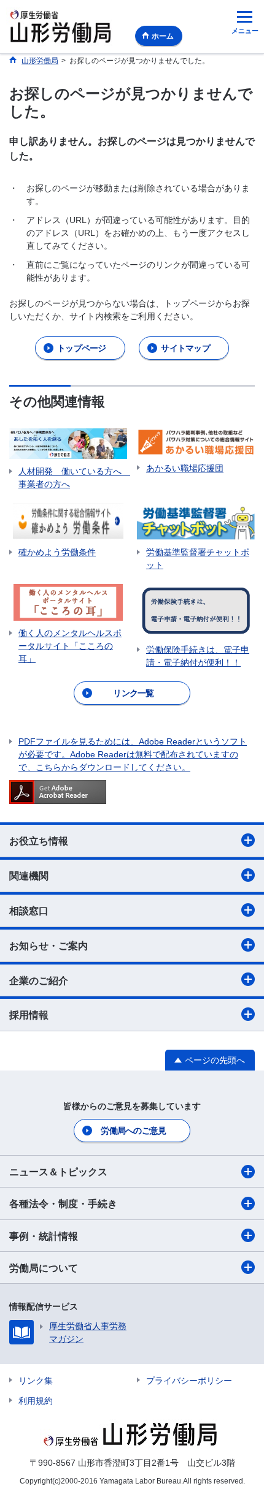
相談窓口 (29, 911)
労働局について (43, 1268)
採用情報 (29, 1015)
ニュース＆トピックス (58, 1172)
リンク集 (35, 1380)
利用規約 (35, 1401)
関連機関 (29, 876)
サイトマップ (185, 348)
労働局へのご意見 (133, 1130)
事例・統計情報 (43, 1236)
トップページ (81, 348)
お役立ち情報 (38, 841)
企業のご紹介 (38, 981)
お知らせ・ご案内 (48, 946)
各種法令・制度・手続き (63, 1204)
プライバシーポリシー (189, 1380)
